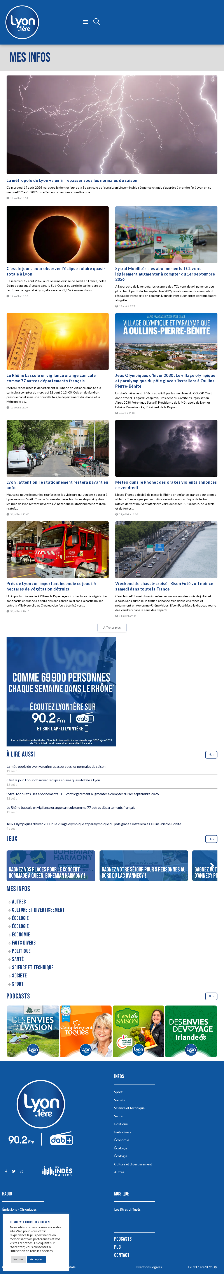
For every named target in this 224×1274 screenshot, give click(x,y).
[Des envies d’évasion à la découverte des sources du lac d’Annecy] (33, 1032)
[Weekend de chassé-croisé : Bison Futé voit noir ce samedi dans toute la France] (166, 549)
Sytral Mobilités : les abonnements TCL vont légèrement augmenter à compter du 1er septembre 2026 (165, 274)
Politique (21, 951)
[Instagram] (21, 1171)
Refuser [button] (18, 1259)
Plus (211, 754)
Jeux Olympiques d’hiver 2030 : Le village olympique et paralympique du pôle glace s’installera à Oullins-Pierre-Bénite (165, 381)
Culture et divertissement (38, 910)
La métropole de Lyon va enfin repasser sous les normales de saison (72, 180)
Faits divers (24, 942)
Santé (18, 959)
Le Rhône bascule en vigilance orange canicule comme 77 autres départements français (71, 807)
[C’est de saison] (138, 1032)
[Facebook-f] (6, 1171)
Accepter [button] (36, 1259)
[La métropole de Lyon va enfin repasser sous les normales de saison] (112, 124)
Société (19, 975)
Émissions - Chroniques (19, 1209)
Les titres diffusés (127, 1209)
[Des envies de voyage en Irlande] (191, 1032)
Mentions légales (149, 1267)
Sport (18, 984)
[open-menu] (85, 22)
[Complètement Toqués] (85, 1032)
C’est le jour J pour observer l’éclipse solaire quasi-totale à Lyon (53, 780)
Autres (19, 901)
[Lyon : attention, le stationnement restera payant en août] (58, 448)
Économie (21, 934)
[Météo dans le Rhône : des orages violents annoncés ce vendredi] (166, 448)
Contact (122, 1255)
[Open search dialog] (96, 22)
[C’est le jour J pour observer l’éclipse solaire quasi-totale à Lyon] (58, 234)
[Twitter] (14, 1171)
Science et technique (32, 967)
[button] (212, 865)
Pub (117, 1247)
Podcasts (123, 1239)
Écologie (20, 918)
